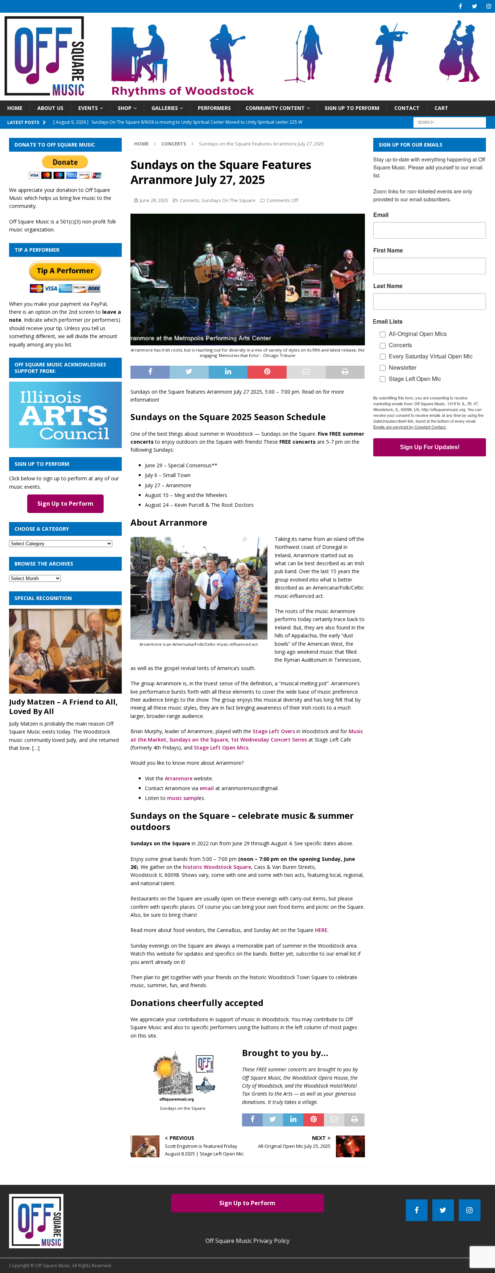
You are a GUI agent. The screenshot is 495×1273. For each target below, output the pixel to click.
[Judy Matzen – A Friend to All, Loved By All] (65, 651)
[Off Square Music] (247, 96)
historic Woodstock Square (217, 866)
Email (380, 215)
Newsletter (402, 367)
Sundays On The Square (228, 200)
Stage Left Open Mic (415, 378)
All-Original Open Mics (418, 333)
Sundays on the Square (198, 739)
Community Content (275, 107)
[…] (35, 747)
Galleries (164, 107)
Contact (407, 107)
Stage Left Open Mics (221, 747)
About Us (50, 107)
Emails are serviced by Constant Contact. (409, 427)
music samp (182, 797)
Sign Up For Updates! (429, 447)
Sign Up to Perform (352, 107)
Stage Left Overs (274, 731)
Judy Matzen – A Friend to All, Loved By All (63, 706)
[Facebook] (460, 6)
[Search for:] (449, 121)
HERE (321, 930)
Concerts (189, 200)
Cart (441, 107)
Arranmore (178, 778)
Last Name (388, 286)
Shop (125, 107)
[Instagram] (488, 6)
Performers (214, 107)
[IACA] (65, 443)
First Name (388, 250)
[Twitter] (474, 6)
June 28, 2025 (154, 200)
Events (88, 107)
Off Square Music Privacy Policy (247, 1241)
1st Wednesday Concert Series (269, 739)
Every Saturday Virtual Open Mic (431, 356)
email (207, 788)
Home (14, 107)
